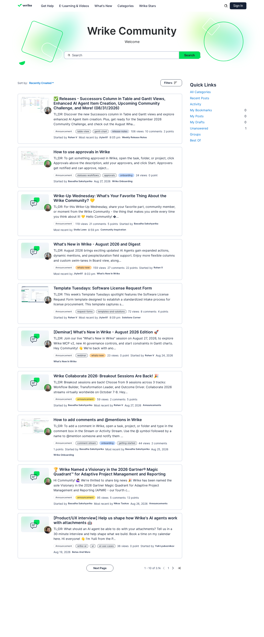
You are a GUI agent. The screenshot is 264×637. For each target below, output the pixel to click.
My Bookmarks (218, 110)
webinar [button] (81, 355)
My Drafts (218, 122)
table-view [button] (83, 131)
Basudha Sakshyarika (80, 181)
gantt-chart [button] (101, 131)
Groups (195, 134)
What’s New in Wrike (108, 273)
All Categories (200, 92)
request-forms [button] (85, 311)
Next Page (99, 568)
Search (189, 55)
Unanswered (218, 128)
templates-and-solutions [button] (111, 311)
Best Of (195, 140)
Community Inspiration (113, 229)
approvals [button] (109, 175)
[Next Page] (173, 568)
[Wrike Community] (26, 6)
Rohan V (72, 137)
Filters (168, 82)
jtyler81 (103, 137)
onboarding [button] (126, 175)
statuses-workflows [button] (88, 175)
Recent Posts (199, 98)
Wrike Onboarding (122, 181)
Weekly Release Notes (134, 137)
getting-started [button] (127, 443)
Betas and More (81, 552)
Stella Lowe (80, 229)
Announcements (152, 405)
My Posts (218, 116)
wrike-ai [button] (81, 546)
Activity (195, 104)
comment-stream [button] (86, 443)
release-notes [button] (119, 131)
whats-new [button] (83, 267)
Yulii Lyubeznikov (164, 546)
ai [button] (93, 546)
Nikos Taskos (121, 503)
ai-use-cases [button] (106, 546)
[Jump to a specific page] (179, 568)
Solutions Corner (131, 317)
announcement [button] (85, 399)
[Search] (225, 5)
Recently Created (40, 83)
